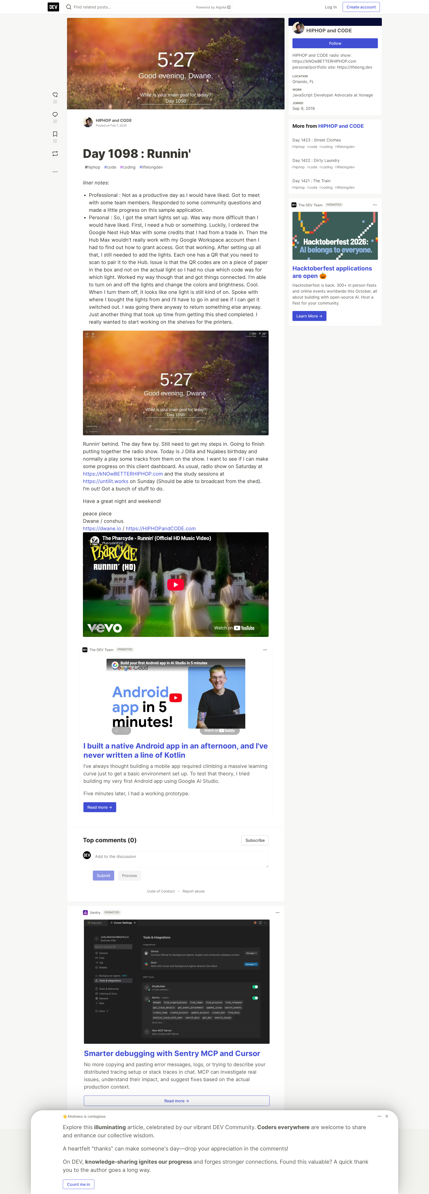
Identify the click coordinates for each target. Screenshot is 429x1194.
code (110, 167)
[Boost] (55, 153)
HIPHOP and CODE (114, 120)
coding (128, 167)
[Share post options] (55, 172)
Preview (129, 875)
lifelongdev (151, 167)
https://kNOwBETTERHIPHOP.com (123, 474)
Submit (103, 875)
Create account (361, 6)
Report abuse (194, 891)
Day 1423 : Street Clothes (323, 143)
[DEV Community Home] (53, 7)
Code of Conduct (161, 891)
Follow (335, 43)
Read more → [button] (99, 807)
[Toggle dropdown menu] (265, 650)
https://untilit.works (105, 481)
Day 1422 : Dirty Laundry (323, 163)
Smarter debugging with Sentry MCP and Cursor (172, 1053)
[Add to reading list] (55, 136)
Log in (331, 6)
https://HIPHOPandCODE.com (161, 528)
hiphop (92, 167)
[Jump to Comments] (55, 117)
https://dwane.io (102, 528)
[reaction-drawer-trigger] (55, 97)
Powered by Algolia (211, 7)
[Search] (69, 7)
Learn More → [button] (309, 315)
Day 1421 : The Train (323, 183)
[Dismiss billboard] (386, 1116)
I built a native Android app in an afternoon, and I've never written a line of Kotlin (175, 750)
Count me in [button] (78, 1184)
